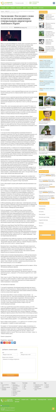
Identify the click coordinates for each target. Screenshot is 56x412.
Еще (45, 383)
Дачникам (41, 7)
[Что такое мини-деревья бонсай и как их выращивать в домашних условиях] (47, 134)
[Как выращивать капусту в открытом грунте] (47, 165)
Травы (25, 384)
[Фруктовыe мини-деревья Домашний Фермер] (47, 120)
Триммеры (41, 222)
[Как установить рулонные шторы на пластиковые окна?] (47, 150)
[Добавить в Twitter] (12, 343)
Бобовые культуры (16, 391)
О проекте (17, 399)
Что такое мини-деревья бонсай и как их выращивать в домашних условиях (46, 138)
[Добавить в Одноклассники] (7, 343)
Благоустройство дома (37, 389)
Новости (30, 7)
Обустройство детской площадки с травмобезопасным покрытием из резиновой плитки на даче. (46, 197)
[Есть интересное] (16, 27)
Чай (24, 387)
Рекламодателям (42, 399)
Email (21, 352)
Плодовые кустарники (4, 389)
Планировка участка (38, 384)
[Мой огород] (7, 4)
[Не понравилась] (14, 27)
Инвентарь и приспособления (16, 385)
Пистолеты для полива (44, 217)
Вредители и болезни (15, 389)
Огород (12, 7)
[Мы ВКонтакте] (54, 3)
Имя (3, 352)
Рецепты (35, 7)
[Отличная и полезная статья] (18, 27)
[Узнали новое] (17, 27)
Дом (24, 7)
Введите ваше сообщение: (7, 357)
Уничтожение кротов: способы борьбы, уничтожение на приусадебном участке (45, 186)
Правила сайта (25, 399)
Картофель (15, 392)
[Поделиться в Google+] (4, 343)
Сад (7, 7)
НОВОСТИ (7, 11)
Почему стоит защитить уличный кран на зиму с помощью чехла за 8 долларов (47, 17)
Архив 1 (47, 387)
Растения (18, 7)
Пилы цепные (42, 214)
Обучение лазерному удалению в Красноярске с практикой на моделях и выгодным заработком (47, 26)
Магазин (17, 401)
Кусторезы (41, 211)
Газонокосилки (42, 206)
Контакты (50, 399)
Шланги (40, 225)
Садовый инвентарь (43, 220)
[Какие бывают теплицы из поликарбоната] (47, 105)
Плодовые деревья (6, 387)
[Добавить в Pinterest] (9, 343)
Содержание (33, 399)
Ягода (25, 389)
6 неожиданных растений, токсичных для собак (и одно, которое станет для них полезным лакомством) (47, 34)
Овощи (14, 395)
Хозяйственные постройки (37, 387)
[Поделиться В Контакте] (15, 343)
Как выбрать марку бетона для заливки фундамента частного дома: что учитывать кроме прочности (47, 49)
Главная (3, 7)
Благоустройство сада (5, 385)
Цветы (25, 386)
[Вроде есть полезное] (15, 27)
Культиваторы (42, 208)
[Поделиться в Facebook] (2, 343)
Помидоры (15, 393)
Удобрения (15, 387)
